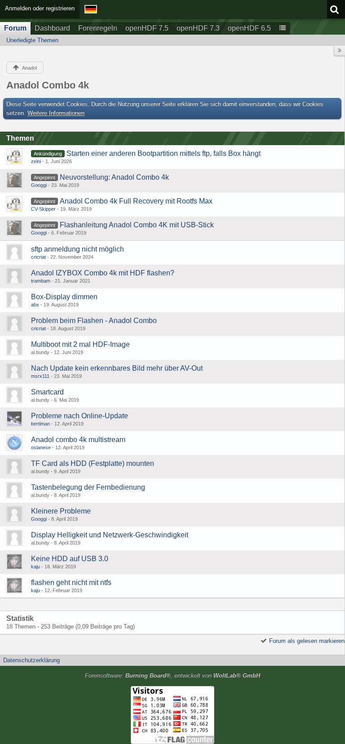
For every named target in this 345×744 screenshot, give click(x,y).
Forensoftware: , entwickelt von (172, 675)
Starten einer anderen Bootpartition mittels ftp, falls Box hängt (163, 153)
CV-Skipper (43, 209)
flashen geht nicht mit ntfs (71, 582)
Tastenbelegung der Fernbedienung (88, 487)
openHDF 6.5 (249, 28)
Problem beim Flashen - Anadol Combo (94, 320)
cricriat (38, 257)
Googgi (39, 185)
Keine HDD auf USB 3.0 (69, 558)
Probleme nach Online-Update (79, 416)
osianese (41, 447)
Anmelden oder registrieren (40, 8)
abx (35, 304)
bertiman (40, 423)
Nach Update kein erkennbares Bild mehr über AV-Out (117, 368)
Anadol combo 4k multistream (78, 439)
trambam (40, 280)
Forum (15, 28)
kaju (35, 566)
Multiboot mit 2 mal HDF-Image (80, 344)
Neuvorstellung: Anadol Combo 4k (114, 177)
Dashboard (52, 28)
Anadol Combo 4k (47, 85)
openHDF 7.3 (198, 28)
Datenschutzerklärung (31, 660)
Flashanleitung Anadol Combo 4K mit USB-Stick (137, 225)
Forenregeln (97, 28)
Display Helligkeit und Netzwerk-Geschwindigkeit (109, 535)
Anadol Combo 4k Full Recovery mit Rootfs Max (136, 201)
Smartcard (47, 392)
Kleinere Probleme (61, 511)
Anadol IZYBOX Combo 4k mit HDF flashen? (102, 273)
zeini (36, 161)
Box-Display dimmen (64, 297)
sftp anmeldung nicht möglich (77, 249)
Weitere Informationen (55, 113)
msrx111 (40, 376)
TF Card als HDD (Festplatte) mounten (92, 463)
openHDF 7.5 (146, 28)
